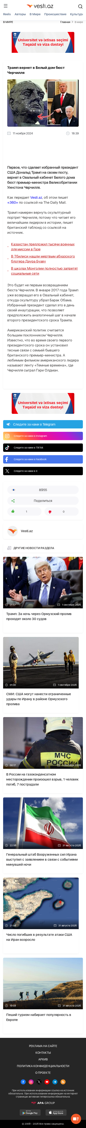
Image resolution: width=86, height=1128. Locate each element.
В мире (35, 14)
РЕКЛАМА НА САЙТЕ (43, 1046)
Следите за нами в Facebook (30, 459)
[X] (39, 1082)
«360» (12, 202)
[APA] (43, 1103)
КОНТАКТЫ (43, 1052)
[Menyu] (5, 5)
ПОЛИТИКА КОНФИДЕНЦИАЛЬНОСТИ (43, 1066)
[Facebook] (23, 1082)
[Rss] (63, 1082)
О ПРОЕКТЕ (43, 1072)
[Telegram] (54, 1082)
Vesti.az (36, 197)
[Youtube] (46, 1082)
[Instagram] (31, 1082)
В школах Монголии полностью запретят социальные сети (44, 270)
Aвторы (20, 14)
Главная (65, 22)
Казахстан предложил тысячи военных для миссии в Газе (43, 246)
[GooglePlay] (30, 1112)
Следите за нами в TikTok (28, 447)
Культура (77, 14)
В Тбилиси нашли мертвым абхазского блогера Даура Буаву (43, 258)
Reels (7, 14)
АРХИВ (43, 1059)
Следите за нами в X (26, 471)
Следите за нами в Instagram (30, 436)
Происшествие (55, 14)
